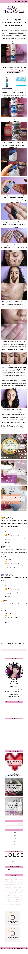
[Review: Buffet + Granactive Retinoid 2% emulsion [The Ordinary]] (14, 815)
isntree (15, 889)
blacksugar (21, 879)
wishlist (10, 906)
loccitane (13, 895)
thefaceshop (21, 903)
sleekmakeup (7, 903)
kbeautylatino (12, 891)
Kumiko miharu (7, 546)
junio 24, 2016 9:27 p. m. (10, 547)
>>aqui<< (6, 35)
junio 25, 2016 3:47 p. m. (10, 601)
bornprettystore (13, 881)
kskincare (21, 894)
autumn (21, 878)
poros (8, 426)
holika (10, 887)
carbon (6, 425)
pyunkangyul (21, 897)
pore (18, 897)
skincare (20, 426)
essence (13, 886)
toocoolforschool (11, 904)
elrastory (6, 886)
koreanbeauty (20, 892)
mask (11, 897)
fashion (21, 886)
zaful (13, 906)
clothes (21, 883)
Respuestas (9, 531)
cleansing (18, 882)
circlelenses (10, 883)
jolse (18, 889)
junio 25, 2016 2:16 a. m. (10, 575)
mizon (16, 897)
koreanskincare (15, 894)
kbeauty (7, 891)
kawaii (22, 889)
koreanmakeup (8, 894)
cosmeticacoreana (8, 884)
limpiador (3, 426)
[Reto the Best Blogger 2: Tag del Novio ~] (14, 771)
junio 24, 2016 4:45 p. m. (10, 518)
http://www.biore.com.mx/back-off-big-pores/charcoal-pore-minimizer (15, 71)
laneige (6, 895)
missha (14, 897)
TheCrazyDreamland (8, 574)
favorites (6, 887)
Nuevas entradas (7, 650)
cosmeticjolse (13, 884)
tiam (5, 904)
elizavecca (21, 884)
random (7, 899)
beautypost (7, 879)
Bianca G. (6, 600)
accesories (15, 878)
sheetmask (21, 901)
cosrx (18, 884)
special (16, 903)
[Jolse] (14, 856)
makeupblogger (7, 897)
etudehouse (17, 886)
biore (2, 425)
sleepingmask (12, 903)
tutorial (16, 904)
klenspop (10, 892)
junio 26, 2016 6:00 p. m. (13, 535)
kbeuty (6, 892)
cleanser (14, 882)
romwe (9, 901)
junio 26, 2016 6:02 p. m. (13, 589)
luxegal (17, 895)
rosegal (13, 901)
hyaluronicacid (20, 887)
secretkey (16, 901)
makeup (21, 896)
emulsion (10, 886)
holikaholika (15, 887)
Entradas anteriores (20, 650)
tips (7, 904)
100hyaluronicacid (8, 878)
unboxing (6, 906)
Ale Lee (9, 534)
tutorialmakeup (20, 904)
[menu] (2, 1)
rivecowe (21, 899)
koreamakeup (14, 892)
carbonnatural (12, 425)
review (15, 426)
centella (18, 881)
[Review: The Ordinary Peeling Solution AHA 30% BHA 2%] (14, 796)
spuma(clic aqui (11, 419)
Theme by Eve (20, 952)
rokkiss (6, 901)
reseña (12, 426)
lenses (9, 896)
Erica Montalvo (7, 517)
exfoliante (19, 425)
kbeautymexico (19, 891)
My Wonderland (12, 952)
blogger (7, 881)
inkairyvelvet (7, 889)
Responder (3, 528)
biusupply (16, 879)
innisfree (11, 889)
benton (12, 879)
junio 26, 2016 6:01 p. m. (13, 563)
